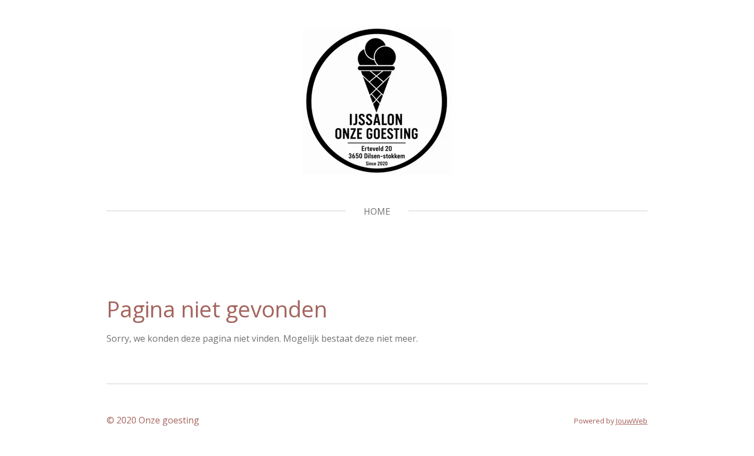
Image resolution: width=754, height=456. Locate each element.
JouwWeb (631, 421)
